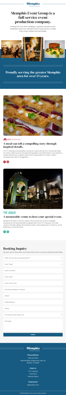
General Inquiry (33, 376)
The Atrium (33, 374)
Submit (33, 334)
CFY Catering (33, 371)
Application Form (33, 385)
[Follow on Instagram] (8, 162)
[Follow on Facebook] (4, 162)
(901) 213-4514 (33, 358)
